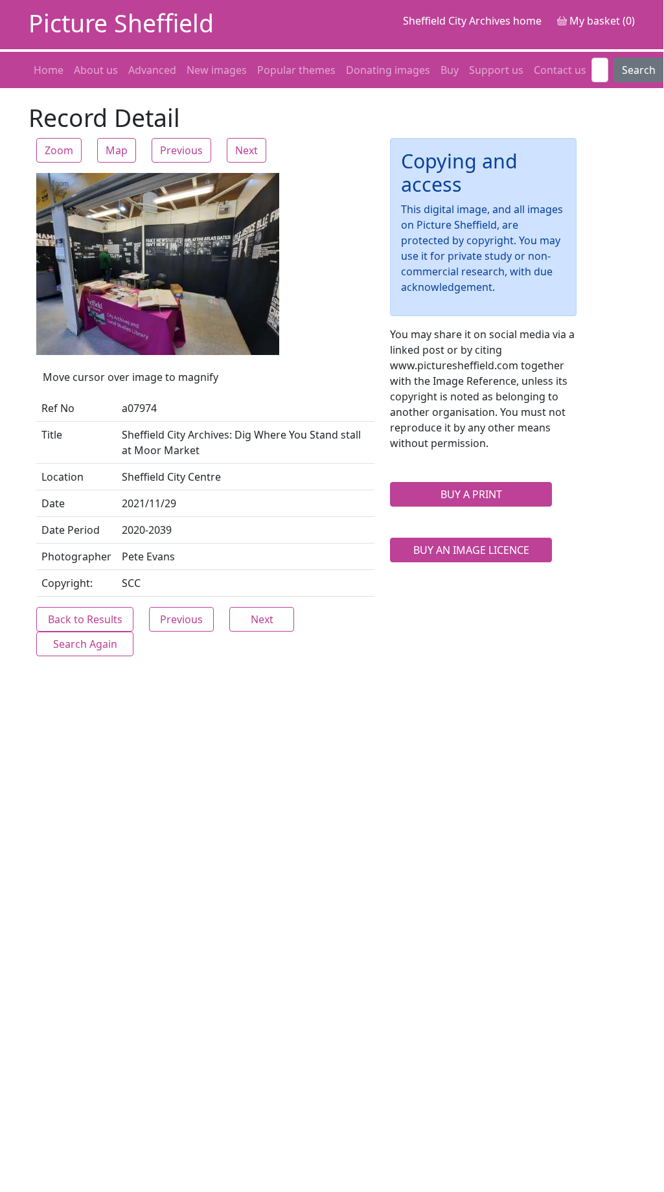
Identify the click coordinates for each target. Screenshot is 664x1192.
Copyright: (67, 583)
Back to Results (85, 619)
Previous (181, 150)
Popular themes (296, 70)
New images (217, 70)
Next (246, 150)
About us (96, 70)
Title (51, 435)
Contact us (560, 70)
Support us (496, 70)
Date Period (70, 530)
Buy (450, 70)
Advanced (152, 70)
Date (53, 503)
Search (639, 70)
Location (62, 477)
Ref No (57, 408)
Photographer (76, 556)
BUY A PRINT (471, 494)
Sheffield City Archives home (472, 21)
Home (48, 70)
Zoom (59, 150)
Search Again (85, 644)
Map (117, 150)
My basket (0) (601, 21)
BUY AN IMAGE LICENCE (471, 550)
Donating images (388, 70)
